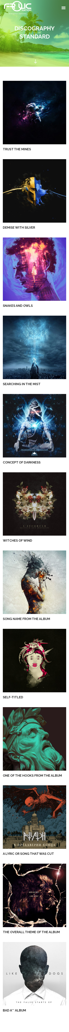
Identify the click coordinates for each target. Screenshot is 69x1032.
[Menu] (64, 8)
